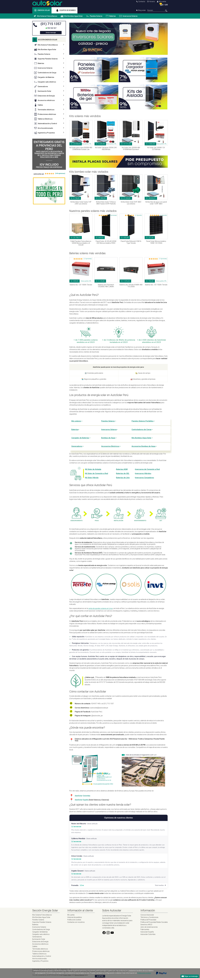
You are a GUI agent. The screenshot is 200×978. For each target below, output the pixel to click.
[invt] (155, 594)
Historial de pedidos (74, 917)
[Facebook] (104, 934)
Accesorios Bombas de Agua (143, 446)
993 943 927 (51, 28)
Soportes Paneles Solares (48, 59)
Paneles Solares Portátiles (142, 421)
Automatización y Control (47, 123)
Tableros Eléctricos (45, 119)
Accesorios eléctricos (46, 100)
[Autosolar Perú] (47, 5)
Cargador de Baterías (46, 77)
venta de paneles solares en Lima (100, 608)
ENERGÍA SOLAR (44, 10)
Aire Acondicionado (45, 128)
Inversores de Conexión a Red (147, 469)
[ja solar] (131, 594)
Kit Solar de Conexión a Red (96, 473)
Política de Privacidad (148, 920)
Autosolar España (147, 932)
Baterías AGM (122, 469)
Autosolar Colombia (148, 934)
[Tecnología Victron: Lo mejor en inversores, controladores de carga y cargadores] (143, 82)
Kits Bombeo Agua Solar (73, 16)
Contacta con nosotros (76, 922)
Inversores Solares (130, 16)
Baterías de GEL (122, 473)
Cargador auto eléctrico (47, 82)
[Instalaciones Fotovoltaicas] (49, 191)
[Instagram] (108, 934)
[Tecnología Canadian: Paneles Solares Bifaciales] (94, 82)
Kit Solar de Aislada (93, 469)
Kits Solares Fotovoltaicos (47, 16)
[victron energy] (106, 594)
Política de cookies (74, 920)
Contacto (141, 1)
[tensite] (82, 594)
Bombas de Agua (108, 438)
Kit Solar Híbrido (91, 478)
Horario (152, 1)
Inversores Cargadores (144, 478)
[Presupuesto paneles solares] (118, 167)
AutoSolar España (81, 800)
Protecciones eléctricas (47, 114)
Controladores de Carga (47, 73)
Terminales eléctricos (46, 110)
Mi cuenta (162, 1)
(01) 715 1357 (51, 23)
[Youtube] (112, 934)
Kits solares (76, 421)
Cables (40, 105)
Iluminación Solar (44, 91)
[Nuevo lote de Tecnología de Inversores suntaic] (118, 54)
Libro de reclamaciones (149, 927)
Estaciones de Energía (46, 96)
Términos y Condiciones (149, 917)
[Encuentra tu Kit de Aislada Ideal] (143, 109)
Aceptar (100, 976)
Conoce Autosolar (147, 915)
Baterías (112, 16)
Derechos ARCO (146, 924)
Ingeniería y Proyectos (46, 133)
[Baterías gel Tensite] (94, 109)
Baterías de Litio (123, 478)
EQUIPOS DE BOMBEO (67, 10)
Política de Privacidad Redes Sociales (154, 922)
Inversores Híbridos (143, 473)
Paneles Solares (96, 16)
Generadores (43, 86)
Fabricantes (145, 929)
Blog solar (142, 10)
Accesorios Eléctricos (110, 446)
